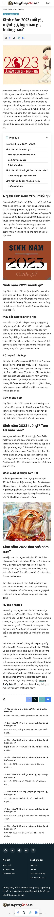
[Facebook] (5, 850)
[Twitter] (12, 850)
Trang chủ (7, 9)
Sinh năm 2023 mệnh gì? (18, 149)
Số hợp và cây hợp (17, 160)
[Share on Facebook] (10, 37)
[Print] (23, 37)
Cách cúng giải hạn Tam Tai (22, 175)
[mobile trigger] (5, 3)
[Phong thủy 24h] (23, 3)
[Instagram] (33, 850)
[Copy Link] (19, 37)
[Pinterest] (19, 850)
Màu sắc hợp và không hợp (21, 154)
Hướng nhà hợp (15, 186)
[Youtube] (26, 850)
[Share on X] (14, 37)
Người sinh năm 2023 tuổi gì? (20, 144)
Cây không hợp (15, 165)
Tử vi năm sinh (18, 9)
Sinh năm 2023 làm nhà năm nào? (23, 181)
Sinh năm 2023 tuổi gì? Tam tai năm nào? (27, 170)
